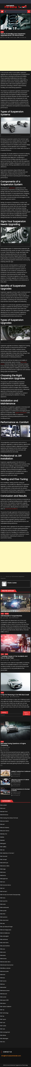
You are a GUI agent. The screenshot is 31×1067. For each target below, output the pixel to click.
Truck (3, 1022)
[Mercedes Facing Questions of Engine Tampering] (15, 731)
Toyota (4, 1019)
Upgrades (3, 578)
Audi (3, 824)
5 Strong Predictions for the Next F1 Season (20, 789)
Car (10, 576)
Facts (6, 654)
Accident (4, 805)
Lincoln (4, 952)
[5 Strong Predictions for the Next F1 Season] (5, 791)
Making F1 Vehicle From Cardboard (20, 771)
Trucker (4, 1025)
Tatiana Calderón (6, 1006)
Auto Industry (5, 827)
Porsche (4, 981)
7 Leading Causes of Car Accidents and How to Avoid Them (14, 657)
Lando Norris (5, 942)
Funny (3, 898)
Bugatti (4, 843)
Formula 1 (4, 891)
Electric (4, 875)
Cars (2, 32)
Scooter (4, 997)
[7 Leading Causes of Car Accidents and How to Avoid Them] (15, 643)
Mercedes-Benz (6, 962)
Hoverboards (5, 907)
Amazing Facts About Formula (10, 818)
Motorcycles (5, 971)
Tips (3, 1016)
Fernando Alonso (6, 885)
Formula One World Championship (11, 894)
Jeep (3, 923)
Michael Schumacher (7, 965)
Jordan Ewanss (15, 617)
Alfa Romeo (5, 814)
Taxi (3, 1009)
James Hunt (5, 920)
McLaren (4, 958)
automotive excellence (11, 508)
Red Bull (4, 987)
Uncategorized (6, 1032)
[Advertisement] (15, 55)
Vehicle (4, 1035)
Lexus (3, 949)
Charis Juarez (13, 37)
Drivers (4, 872)
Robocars (4, 994)
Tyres (3, 1029)
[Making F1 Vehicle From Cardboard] (5, 773)
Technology (5, 1013)
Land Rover (5, 939)
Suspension (21, 576)
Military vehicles (6, 968)
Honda (3, 904)
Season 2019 (5, 1000)
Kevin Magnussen (6, 930)
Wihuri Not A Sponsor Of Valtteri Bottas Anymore (20, 780)
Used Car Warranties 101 (27, 712)
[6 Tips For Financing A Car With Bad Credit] (15, 682)
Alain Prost (5, 811)
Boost (7, 576)
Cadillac (4, 846)
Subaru (4, 1003)
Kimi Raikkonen (6, 933)
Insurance (4, 917)
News (3, 978)
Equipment (5, 878)
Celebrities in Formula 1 (8, 853)
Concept (4, 859)
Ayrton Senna (5, 830)
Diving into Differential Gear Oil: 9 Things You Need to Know (5, 712)
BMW (3, 840)
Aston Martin (5, 821)
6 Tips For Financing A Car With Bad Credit (15, 695)
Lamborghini (5, 936)
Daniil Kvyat (5, 862)
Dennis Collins (5, 866)
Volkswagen (5, 1038)
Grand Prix (4, 901)
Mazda (6, 613)
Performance (15, 576)
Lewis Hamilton (6, 946)
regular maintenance (21, 412)
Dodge (4, 869)
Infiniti (3, 914)
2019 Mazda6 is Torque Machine (11, 616)
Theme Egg (25, 1065)
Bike (3, 837)
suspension (12, 188)
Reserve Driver (6, 990)
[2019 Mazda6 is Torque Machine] (15, 603)
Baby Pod (4, 834)
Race (3, 984)
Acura (3, 808)
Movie (3, 974)
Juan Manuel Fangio (7, 926)
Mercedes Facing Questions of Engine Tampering (13, 744)
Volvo (3, 1041)
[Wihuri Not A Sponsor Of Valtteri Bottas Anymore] (5, 781)
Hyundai (4, 910)
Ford (3, 888)
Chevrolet (4, 856)
